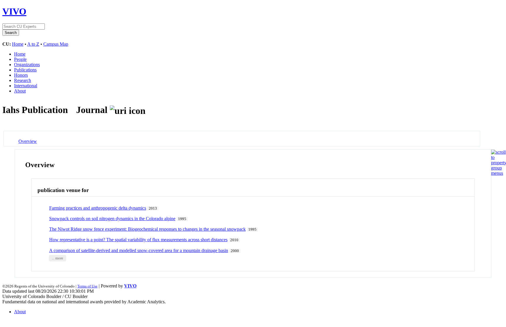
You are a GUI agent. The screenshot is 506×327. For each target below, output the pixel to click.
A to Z (33, 44)
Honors (21, 75)
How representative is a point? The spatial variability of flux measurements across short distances (138, 239)
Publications (25, 69)
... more (57, 258)
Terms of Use (87, 286)
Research (22, 80)
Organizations (27, 64)
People (20, 59)
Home (17, 44)
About (20, 90)
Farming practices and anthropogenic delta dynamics (97, 208)
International (25, 85)
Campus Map (55, 44)
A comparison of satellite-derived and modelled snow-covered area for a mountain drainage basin (138, 250)
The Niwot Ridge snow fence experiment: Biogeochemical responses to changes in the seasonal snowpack (147, 229)
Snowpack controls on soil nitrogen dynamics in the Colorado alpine (112, 218)
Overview (27, 141)
